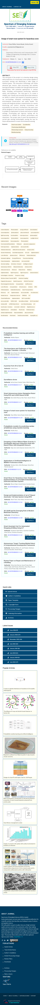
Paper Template (12, 600)
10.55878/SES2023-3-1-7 (15, 385)
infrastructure (22, 286)
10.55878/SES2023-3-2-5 (15, 340)
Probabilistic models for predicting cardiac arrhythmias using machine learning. (19, 427)
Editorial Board (24, 995)
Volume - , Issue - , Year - (20, 59)
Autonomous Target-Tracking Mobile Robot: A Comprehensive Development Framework (19, 544)
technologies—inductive (7, 275)
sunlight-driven (34, 238)
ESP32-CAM (14, 301)
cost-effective (4, 255)
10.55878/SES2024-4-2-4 (15, 433)
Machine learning (16, 132)
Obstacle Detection (18, 266)
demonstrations (34, 272)
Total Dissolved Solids (23, 315)
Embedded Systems (15, 289)
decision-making (5, 264)
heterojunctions (24, 235)
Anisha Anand (29, 44)
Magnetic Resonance (6, 281)
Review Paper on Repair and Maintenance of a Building (19, 561)
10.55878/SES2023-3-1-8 (15, 357)
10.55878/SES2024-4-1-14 (13, 62)
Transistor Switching (28, 258)
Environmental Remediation (8, 244)
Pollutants (19, 244)
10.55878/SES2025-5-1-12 (15, 452)
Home (5, 995)
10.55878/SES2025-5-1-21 (15, 552)
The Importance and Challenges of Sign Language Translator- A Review (18, 349)
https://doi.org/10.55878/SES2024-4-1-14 (19, 144)
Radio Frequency (17, 281)
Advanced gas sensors (17, 129)
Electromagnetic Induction (7, 284)
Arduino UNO (30, 249)
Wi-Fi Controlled (34, 301)
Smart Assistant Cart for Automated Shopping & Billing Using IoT (16, 527)
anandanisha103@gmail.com (16, 47)
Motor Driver (22, 269)
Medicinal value (30, 309)
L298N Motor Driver (14, 304)
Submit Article (12, 591)
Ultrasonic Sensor (5, 269)
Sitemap (33, 995)
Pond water (13, 315)
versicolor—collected (19, 307)
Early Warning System (18, 252)
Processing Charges (13, 609)
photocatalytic (33, 235)
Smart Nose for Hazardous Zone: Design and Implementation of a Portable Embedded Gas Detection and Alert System (20, 479)
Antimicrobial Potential (6, 312)
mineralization (33, 229)
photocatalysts (15, 232)
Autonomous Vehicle (6, 266)
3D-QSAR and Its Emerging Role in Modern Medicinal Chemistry (19, 511)
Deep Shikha (12, 44)
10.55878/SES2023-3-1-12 (15, 535)
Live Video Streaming (26, 304)
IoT (8, 292)
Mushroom (21, 309)
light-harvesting (5, 235)
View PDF (15, 67)
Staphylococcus (31, 307)
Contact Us (17, 6)
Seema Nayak (20, 44)
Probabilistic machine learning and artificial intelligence (19, 334)
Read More (30, 343)
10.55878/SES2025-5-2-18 (15, 518)
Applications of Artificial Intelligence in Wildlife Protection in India (17, 461)
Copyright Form (12, 604)
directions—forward (16, 264)
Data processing (29, 129)
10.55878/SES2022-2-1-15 (15, 571)
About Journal (7, 6)
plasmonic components (29, 244)
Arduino (30, 286)
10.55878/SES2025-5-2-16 (15, 502)
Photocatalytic (14, 229)
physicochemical (25, 232)
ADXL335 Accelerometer (19, 249)
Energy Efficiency (16, 258)
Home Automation (5, 261)
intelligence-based (27, 264)
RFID (36, 286)
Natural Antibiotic (18, 312)
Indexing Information (14, 613)
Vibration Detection (6, 249)
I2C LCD (27, 252)
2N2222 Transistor (28, 281)
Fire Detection (34, 292)
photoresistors (13, 255)
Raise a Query (8, 974)
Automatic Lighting (5, 258)
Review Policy (8, 959)
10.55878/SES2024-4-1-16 (15, 371)
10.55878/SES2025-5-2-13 (15, 486)
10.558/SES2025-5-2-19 (14, 469)
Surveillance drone (10, 379)
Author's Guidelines (14, 596)
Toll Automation (5, 289)
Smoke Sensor (4, 295)
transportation (19, 284)
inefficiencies (28, 284)
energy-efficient (24, 229)
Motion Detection (31, 255)
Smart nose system (16, 124)
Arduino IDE (4, 304)
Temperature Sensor (15, 295)
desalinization (4, 315)
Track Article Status (10, 950)
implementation (5, 241)
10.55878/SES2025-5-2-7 (15, 402)
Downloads (7, 961)
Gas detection (26, 124)
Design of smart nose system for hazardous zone (20, 39)
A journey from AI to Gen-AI (13, 366)
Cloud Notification (5, 298)
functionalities (14, 235)
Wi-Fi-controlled (26, 298)
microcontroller (25, 246)
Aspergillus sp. (33, 315)
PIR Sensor (22, 255)
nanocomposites (5, 232)
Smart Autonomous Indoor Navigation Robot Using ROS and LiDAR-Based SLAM (19, 394)
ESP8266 (24, 295)
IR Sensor (14, 269)
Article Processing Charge (12, 956)
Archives (10, 618)
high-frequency (14, 272)
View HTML (30, 67)
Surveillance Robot (23, 301)
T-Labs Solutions (14, 1002)
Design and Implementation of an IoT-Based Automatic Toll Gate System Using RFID (19, 496)
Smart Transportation (27, 289)
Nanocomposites (15, 241)
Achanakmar (14, 309)
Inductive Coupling (23, 278)
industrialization (5, 229)
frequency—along (19, 275)
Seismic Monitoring (6, 252)
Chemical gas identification (18, 127)
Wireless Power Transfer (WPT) (9, 278)
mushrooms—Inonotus (6, 307)
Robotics (29, 269)
